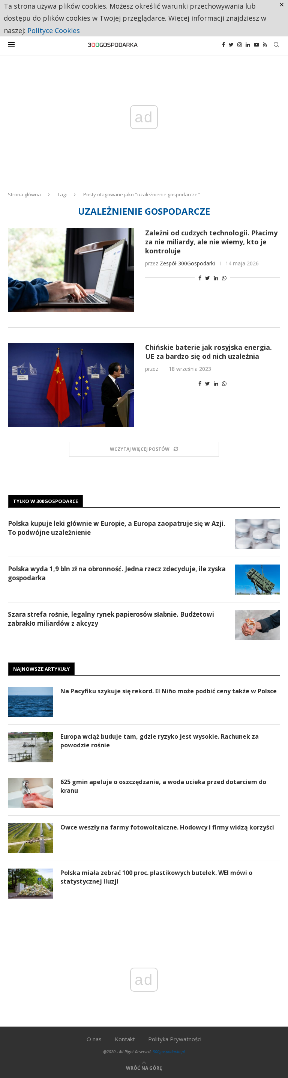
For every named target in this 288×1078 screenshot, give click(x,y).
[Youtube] (256, 45)
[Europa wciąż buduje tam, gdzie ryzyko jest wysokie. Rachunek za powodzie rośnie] (30, 747)
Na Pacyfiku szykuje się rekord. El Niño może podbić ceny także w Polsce (168, 691)
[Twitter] (231, 45)
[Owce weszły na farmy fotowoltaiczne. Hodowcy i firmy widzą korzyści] (30, 838)
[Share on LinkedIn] (216, 278)
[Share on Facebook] (199, 278)
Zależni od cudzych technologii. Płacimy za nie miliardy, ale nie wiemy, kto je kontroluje (211, 241)
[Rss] (265, 45)
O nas (94, 1039)
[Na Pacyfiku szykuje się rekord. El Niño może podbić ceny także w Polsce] (30, 702)
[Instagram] (239, 45)
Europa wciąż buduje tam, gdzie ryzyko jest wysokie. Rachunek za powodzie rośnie (159, 740)
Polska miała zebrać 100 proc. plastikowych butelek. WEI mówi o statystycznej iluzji (156, 877)
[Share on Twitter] (207, 278)
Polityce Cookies (53, 30)
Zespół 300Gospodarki (187, 263)
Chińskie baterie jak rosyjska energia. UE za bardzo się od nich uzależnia (208, 352)
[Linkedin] (248, 45)
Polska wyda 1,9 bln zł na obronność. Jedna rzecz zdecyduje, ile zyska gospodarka (117, 573)
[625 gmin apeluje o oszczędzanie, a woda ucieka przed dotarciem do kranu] (30, 793)
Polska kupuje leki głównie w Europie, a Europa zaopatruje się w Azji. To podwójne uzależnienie (116, 528)
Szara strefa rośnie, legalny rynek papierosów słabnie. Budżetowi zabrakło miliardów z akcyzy (111, 619)
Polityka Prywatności (174, 1039)
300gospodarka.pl (169, 1051)
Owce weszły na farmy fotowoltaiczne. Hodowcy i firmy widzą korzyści (167, 827)
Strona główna (24, 194)
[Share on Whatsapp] (224, 278)
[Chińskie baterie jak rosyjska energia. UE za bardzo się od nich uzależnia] (71, 385)
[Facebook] (223, 45)
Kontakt (125, 1039)
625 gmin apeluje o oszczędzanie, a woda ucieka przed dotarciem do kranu (163, 786)
